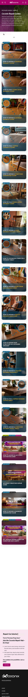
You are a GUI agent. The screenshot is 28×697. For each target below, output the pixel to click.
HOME (3, 688)
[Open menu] (1, 2)
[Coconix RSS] (4, 34)
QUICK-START (5, 694)
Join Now (6, 665)
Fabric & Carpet (5, 435)
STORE (3, 691)
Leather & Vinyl (18, 435)
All (14, 37)
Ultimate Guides (5, 436)
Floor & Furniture (6, 42)
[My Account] (22, 2)
